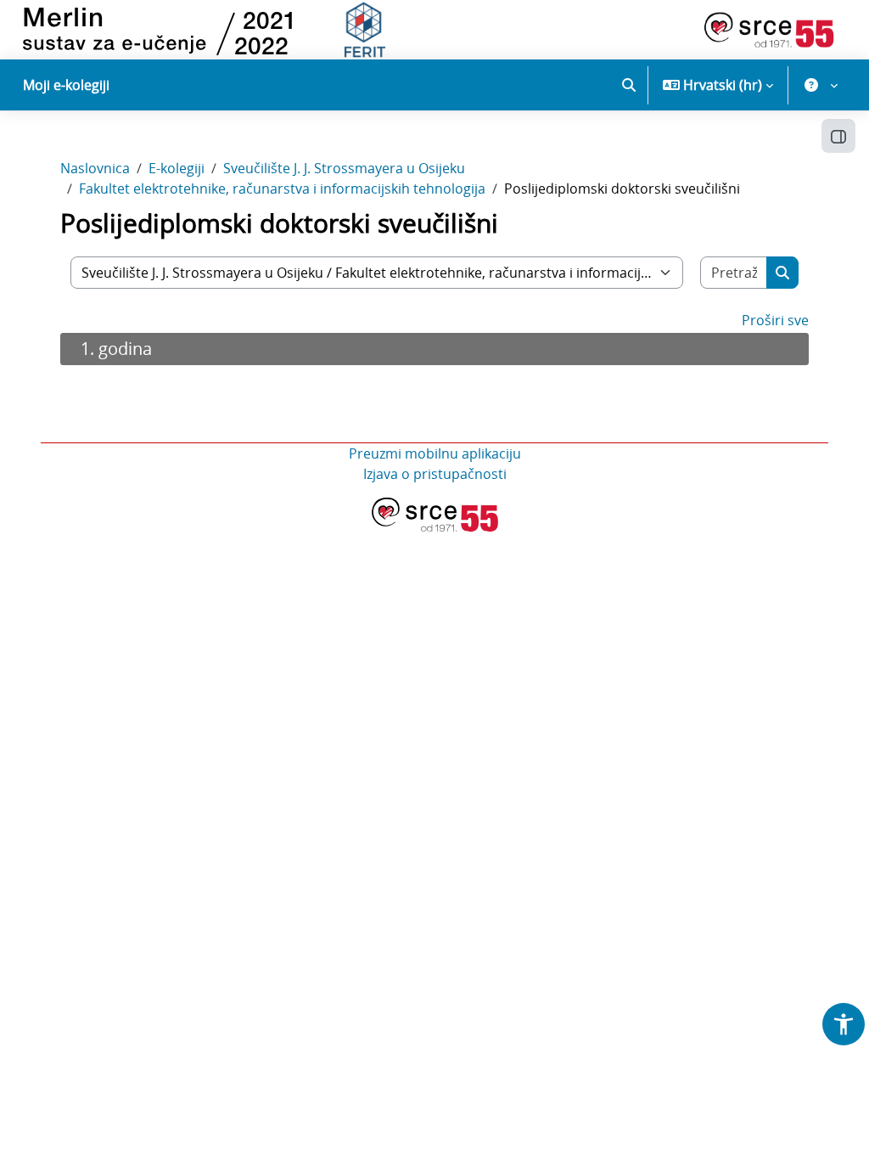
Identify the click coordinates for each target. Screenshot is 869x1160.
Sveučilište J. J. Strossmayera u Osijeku (344, 168)
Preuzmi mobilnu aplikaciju (435, 453)
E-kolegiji (177, 168)
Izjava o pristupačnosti (435, 474)
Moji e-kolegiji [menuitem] (66, 85)
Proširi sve (775, 320)
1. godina (116, 348)
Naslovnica (95, 168)
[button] (629, 84)
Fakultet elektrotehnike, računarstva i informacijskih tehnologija (282, 188)
